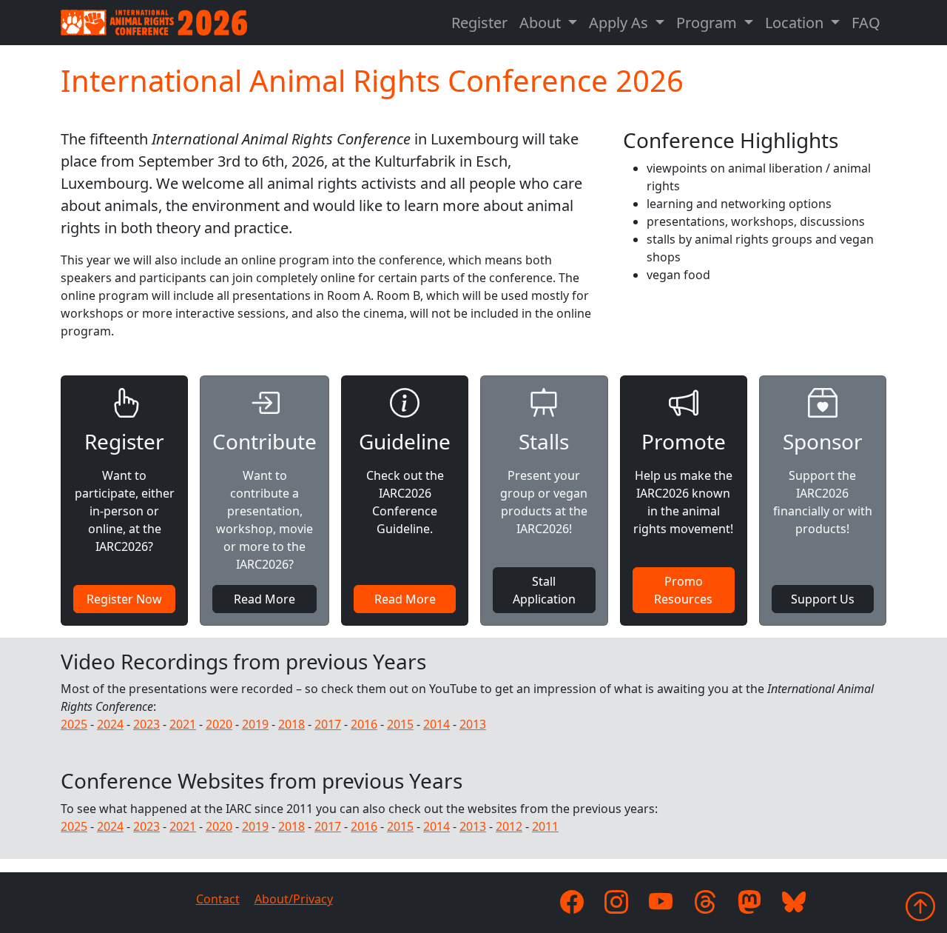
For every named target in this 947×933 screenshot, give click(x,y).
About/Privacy (294, 899)
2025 (74, 724)
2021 (182, 724)
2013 (472, 724)
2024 (110, 724)
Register (479, 23)
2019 (255, 724)
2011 (545, 826)
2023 (146, 724)
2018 (291, 724)
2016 (364, 724)
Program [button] (708, 23)
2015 (400, 724)
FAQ (866, 23)
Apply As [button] (620, 23)
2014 (436, 724)
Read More (264, 599)
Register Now (124, 599)
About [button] (542, 23)
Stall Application (544, 590)
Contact (218, 899)
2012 (509, 826)
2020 (219, 724)
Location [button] (796, 23)
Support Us (823, 599)
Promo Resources (683, 590)
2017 (327, 724)
